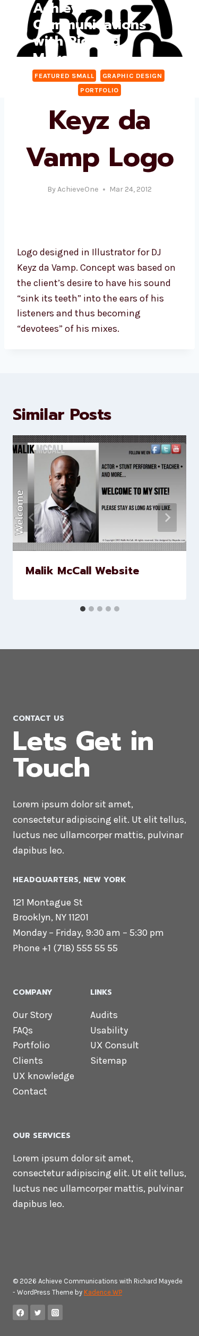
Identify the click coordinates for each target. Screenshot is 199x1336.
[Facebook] (20, 1312)
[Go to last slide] (31, 517)
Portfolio (99, 90)
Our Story (32, 1015)
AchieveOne (78, 189)
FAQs (23, 1030)
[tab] (82, 608)
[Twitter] (38, 1312)
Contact (30, 1091)
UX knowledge (43, 1076)
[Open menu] (176, 33)
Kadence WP (103, 1292)
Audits (104, 1015)
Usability (109, 1030)
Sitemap (108, 1060)
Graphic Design (132, 76)
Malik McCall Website (82, 571)
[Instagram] (55, 1312)
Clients (28, 1060)
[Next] (167, 517)
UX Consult (114, 1045)
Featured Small (64, 76)
